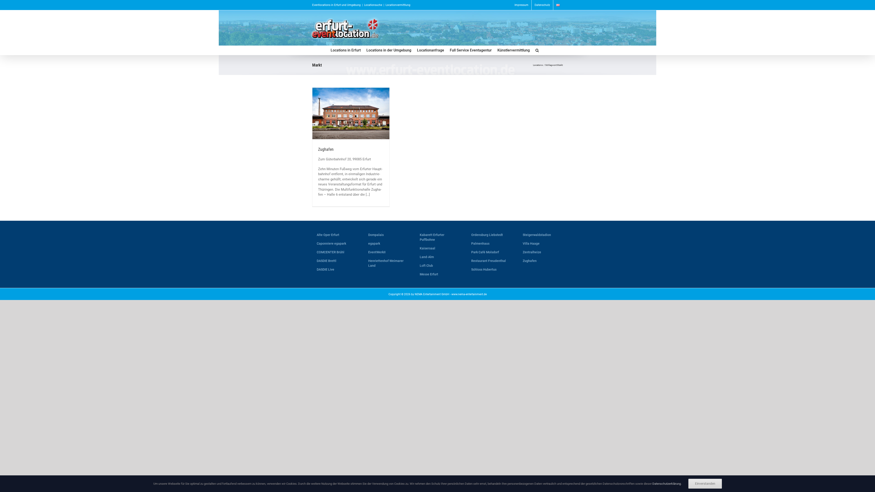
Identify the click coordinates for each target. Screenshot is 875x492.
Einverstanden (705, 483)
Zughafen (326, 149)
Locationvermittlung (398, 5)
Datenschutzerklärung (666, 483)
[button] (537, 50)
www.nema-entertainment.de (469, 294)
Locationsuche (373, 5)
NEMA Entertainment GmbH (432, 294)
